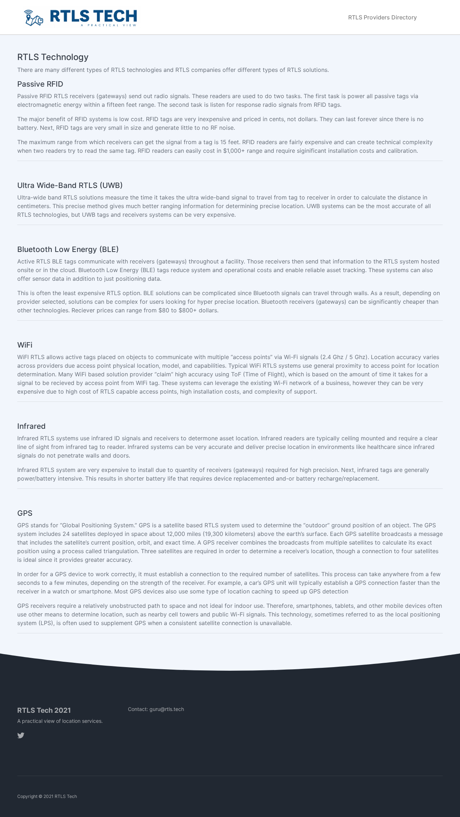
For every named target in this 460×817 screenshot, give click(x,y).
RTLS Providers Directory (382, 17)
